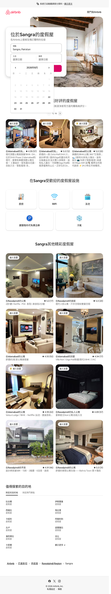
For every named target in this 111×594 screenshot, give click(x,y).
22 (49, 97)
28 (43, 103)
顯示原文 (68, 3)
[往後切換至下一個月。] (49, 68)
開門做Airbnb (94, 12)
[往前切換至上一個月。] (15, 68)
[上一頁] (49, 113)
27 (38, 103)
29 (49, 103)
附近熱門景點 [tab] (29, 492)
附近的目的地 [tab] (12, 492)
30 (15, 109)
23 (15, 103)
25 (26, 103)
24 (21, 103)
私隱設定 (51, 589)
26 (32, 103)
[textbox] (23, 59)
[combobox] (36, 49)
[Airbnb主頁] (13, 12)
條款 (60, 589)
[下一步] (60, 113)
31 (21, 109)
